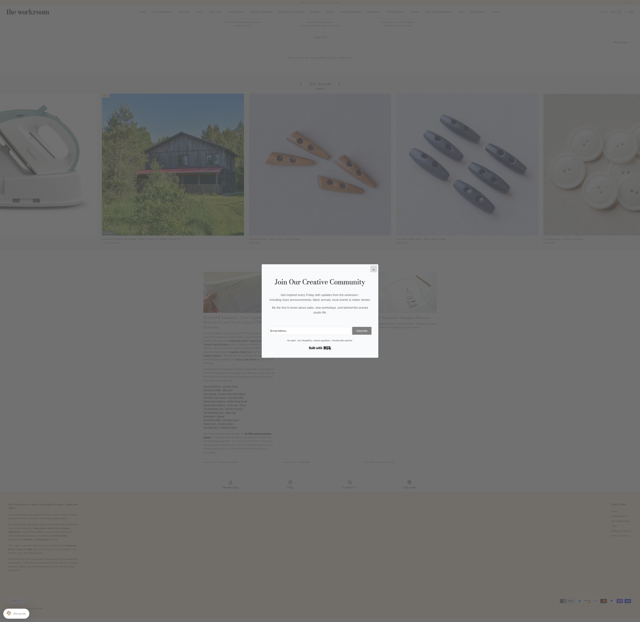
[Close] (373, 269)
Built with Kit (320, 348)
